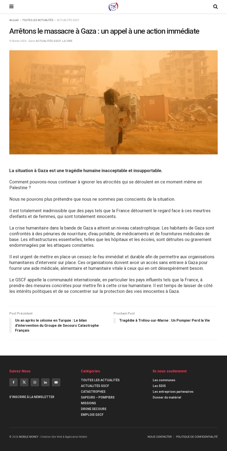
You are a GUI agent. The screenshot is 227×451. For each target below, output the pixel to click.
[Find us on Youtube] (56, 382)
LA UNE (67, 41)
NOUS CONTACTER (160, 436)
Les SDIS (159, 386)
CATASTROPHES (93, 391)
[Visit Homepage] (113, 6)
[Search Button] (215, 6)
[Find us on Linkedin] (45, 382)
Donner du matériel (167, 397)
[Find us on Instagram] (35, 382)
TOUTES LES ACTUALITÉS (37, 20)
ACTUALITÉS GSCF (68, 20)
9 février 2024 (17, 41)
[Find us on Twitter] (24, 382)
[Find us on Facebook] (13, 382)
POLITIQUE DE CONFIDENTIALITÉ (197, 436)
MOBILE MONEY (28, 436)
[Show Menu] (11, 6)
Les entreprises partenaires (173, 391)
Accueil (14, 20)
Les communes (164, 380)
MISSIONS (88, 403)
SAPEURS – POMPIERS (98, 397)
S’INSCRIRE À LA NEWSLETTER (31, 397)
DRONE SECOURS (93, 409)
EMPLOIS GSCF (92, 414)
